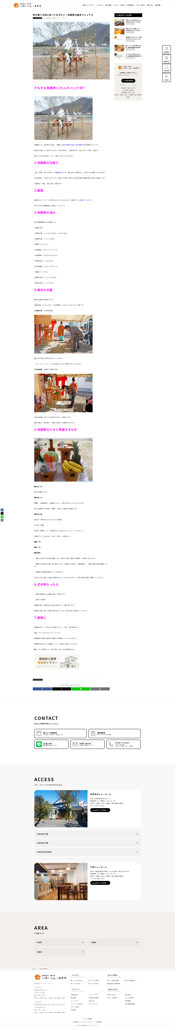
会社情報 (98, 1022)
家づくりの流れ (94, 983)
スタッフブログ (94, 995)
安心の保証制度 (130, 980)
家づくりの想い (76, 983)
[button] (42, 688)
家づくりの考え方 (76, 980)
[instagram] (88, 1019)
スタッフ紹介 (75, 1007)
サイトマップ (93, 1004)
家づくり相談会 (112, 998)
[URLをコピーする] (100, 688)
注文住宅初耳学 (37, 18)
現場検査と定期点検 (113, 983)
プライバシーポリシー (87, 1022)
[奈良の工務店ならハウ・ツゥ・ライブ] (27, 5)
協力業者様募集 (130, 1004)
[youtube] (91, 1019)
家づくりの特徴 (94, 980)
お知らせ (91, 1001)
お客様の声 (74, 995)
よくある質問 (129, 998)
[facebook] (84, 1019)
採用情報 (128, 1001)
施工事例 (73, 998)
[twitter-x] (86, 1019)
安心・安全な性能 (113, 980)
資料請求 (122, 85)
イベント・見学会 (131, 85)
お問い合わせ (111, 995)
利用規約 (76, 1022)
